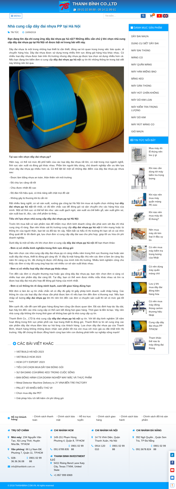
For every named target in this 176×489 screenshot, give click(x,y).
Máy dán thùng (141, 85)
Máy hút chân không (145, 92)
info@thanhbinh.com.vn (23, 466)
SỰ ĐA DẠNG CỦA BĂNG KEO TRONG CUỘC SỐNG (45, 372)
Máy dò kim (138, 117)
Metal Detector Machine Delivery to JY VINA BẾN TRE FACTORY (51, 382)
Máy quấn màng (141, 64)
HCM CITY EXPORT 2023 (30, 362)
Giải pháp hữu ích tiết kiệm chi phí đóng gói (40, 398)
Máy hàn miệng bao (143, 71)
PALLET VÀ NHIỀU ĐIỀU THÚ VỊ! (34, 387)
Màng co (137, 57)
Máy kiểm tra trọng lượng (144, 108)
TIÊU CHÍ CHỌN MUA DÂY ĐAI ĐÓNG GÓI (39, 367)
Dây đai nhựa (139, 36)
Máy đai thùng (140, 50)
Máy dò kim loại (141, 99)
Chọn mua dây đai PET (29, 393)
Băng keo (137, 78)
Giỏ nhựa (137, 131)
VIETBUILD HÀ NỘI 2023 (30, 351)
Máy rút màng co (142, 124)
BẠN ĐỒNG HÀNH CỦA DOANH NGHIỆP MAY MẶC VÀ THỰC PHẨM (54, 377)
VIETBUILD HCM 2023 (28, 356)
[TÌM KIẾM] (143, 16)
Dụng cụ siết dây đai (145, 43)
